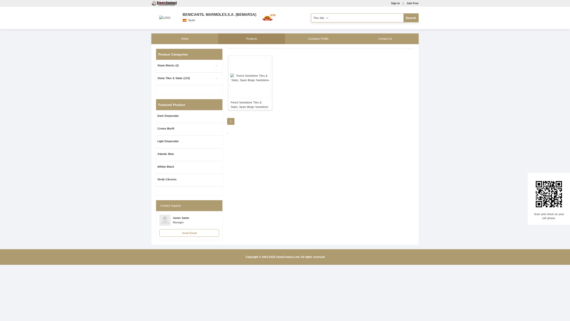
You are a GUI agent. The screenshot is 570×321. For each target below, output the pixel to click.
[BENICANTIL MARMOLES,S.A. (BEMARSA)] (164, 16)
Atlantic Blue (165, 154)
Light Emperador (168, 141)
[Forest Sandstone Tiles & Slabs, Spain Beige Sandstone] (250, 78)
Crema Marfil (165, 128)
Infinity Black (165, 166)
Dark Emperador (168, 115)
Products (251, 38)
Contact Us (385, 38)
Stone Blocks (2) (168, 65)
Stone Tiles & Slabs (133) (173, 78)
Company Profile (318, 38)
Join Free (413, 3)
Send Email (189, 233)
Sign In (395, 3)
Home (185, 38)
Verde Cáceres (167, 179)
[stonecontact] (164, 4)
